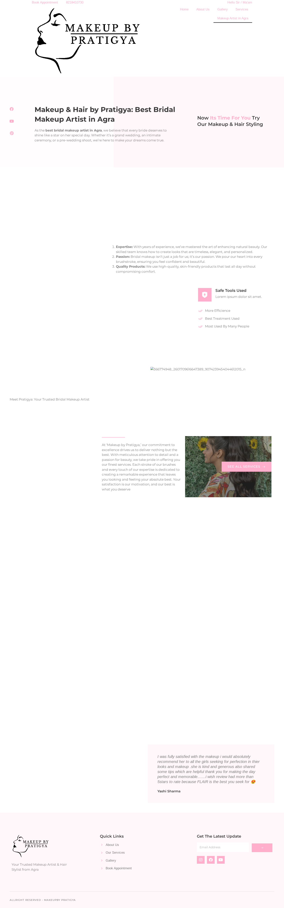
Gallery (222, 9)
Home (184, 9)
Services (242, 9)
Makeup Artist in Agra (232, 18)
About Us (203, 9)
